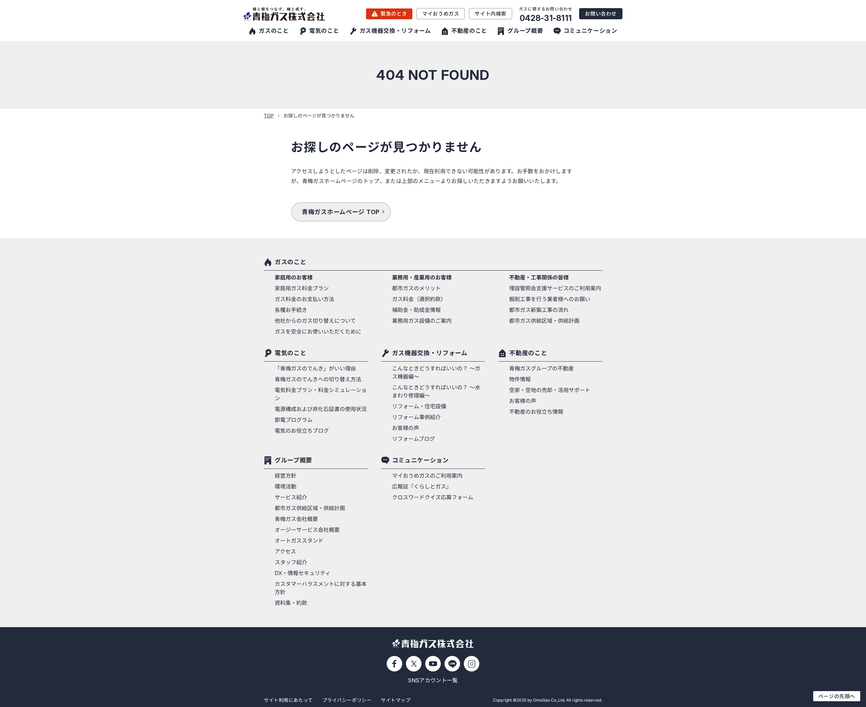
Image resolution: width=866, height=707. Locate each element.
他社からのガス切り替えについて (315, 320)
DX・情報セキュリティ (303, 573)
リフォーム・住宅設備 (419, 406)
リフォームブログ (413, 438)
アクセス (285, 551)
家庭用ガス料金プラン (302, 288)
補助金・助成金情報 (416, 309)
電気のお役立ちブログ (302, 430)
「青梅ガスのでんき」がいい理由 (315, 368)
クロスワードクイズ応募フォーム (432, 497)
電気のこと (290, 353)
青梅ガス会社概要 (296, 519)
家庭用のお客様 (294, 277)
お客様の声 (405, 428)
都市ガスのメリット (416, 288)
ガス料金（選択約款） (419, 299)
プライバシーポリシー (347, 700)
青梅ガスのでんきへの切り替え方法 (318, 379)
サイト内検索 (490, 13)
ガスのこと (290, 262)
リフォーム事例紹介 (416, 417)
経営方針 (285, 475)
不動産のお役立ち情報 (536, 411)
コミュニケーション (420, 460)
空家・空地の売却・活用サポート (549, 390)
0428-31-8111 (546, 18)
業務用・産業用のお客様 (422, 277)
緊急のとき (394, 13)
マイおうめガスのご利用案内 (427, 475)
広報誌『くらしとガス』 (422, 486)
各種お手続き (291, 309)
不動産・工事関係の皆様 (539, 277)
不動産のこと (528, 353)
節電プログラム (294, 419)
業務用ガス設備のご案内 (422, 320)
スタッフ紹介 (291, 562)
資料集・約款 (291, 602)
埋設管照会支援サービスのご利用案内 (555, 288)
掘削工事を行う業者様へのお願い (549, 299)
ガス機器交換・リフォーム (430, 353)
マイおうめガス (440, 13)
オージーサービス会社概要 (307, 529)
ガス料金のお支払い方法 (304, 299)
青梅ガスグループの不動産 (541, 368)
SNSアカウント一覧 (433, 680)
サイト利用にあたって (288, 700)
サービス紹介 (291, 497)
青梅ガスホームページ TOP (341, 211)
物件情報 (520, 379)
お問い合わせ (601, 13)
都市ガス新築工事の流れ (539, 309)
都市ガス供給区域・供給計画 (544, 320)
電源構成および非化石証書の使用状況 (321, 409)
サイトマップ (395, 700)
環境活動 (285, 486)
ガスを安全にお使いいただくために (318, 331)
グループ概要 (293, 460)
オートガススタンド (299, 540)
